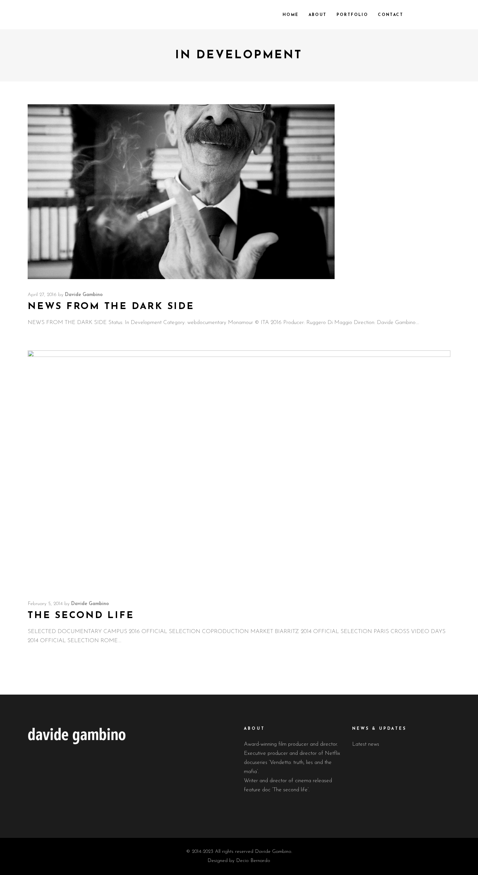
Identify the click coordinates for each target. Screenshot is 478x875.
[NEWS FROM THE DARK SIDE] (181, 191)
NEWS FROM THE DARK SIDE (111, 306)
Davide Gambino (84, 294)
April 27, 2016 (42, 294)
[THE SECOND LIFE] (239, 469)
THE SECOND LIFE (81, 615)
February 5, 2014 (45, 603)
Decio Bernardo (253, 860)
